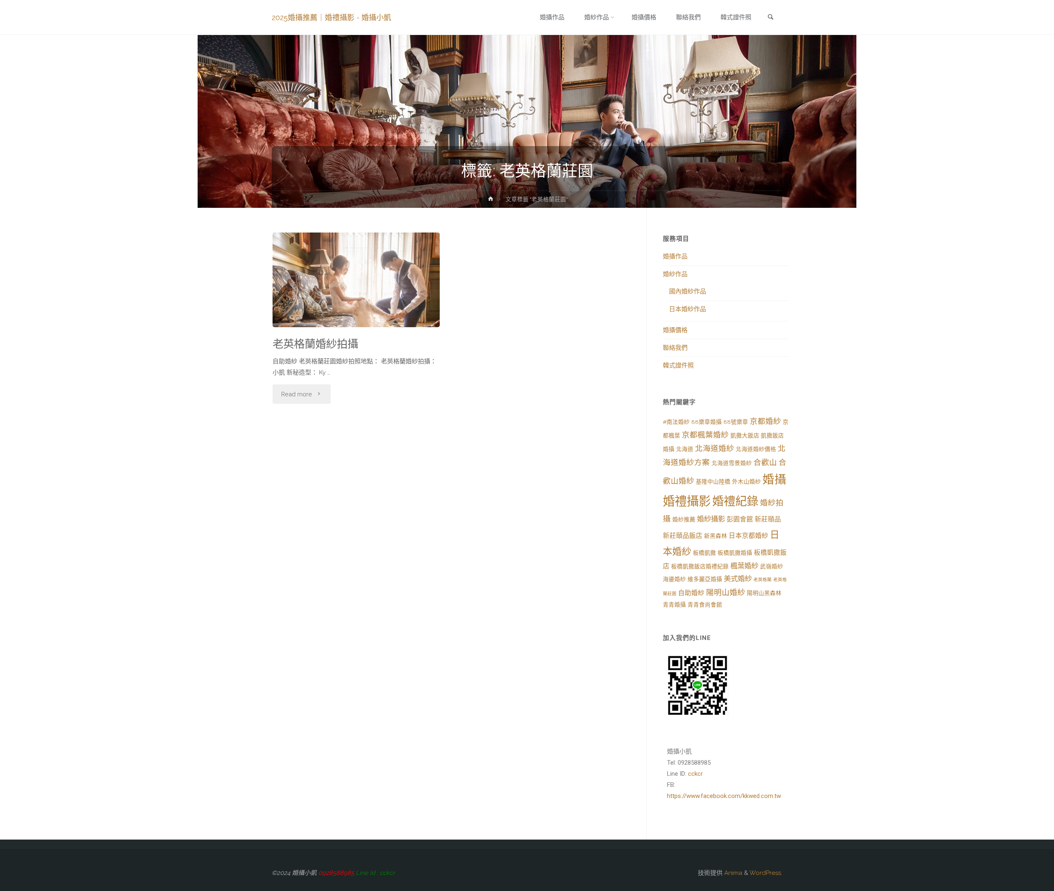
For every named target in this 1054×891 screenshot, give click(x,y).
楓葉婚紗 (744, 566)
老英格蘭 (762, 579)
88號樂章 (735, 422)
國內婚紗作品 (687, 291)
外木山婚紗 (746, 481)
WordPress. (765, 873)
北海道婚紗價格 (756, 449)
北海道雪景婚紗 (731, 463)
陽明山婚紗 (725, 592)
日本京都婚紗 (748, 536)
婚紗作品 (675, 274)
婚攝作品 (675, 256)
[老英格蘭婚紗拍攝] (356, 301)
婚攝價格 (675, 330)
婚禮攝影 (687, 501)
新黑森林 (715, 536)
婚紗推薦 (683, 519)
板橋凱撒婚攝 (735, 552)
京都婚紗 (765, 421)
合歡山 (765, 462)
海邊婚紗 (674, 579)
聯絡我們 (675, 347)
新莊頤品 (768, 519)
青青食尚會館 (705, 604)
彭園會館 (740, 519)
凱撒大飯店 (744, 435)
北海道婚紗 (714, 448)
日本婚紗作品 (687, 309)
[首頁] (490, 200)
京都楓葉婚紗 (705, 434)
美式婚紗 (738, 579)
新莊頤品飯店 (682, 536)
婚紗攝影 (711, 519)
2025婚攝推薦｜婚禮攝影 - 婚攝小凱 (331, 17)
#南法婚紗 (676, 422)
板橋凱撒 (704, 552)
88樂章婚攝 (706, 422)
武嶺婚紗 (771, 566)
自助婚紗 (691, 593)
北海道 (684, 449)
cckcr (695, 773)
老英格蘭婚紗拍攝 (315, 343)
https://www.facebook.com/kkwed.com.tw (724, 796)
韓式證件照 (678, 365)
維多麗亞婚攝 (705, 579)
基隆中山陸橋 (713, 481)
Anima (732, 873)
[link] (770, 18)
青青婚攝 (674, 604)
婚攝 (774, 479)
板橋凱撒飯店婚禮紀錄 (700, 566)
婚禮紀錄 (735, 501)
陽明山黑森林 (764, 593)
